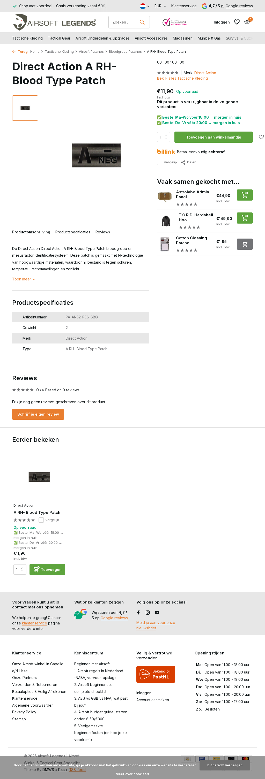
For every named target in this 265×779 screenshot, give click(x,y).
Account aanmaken (152, 700)
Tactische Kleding (27, 38)
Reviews (102, 232)
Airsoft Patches (91, 51)
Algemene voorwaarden (33, 705)
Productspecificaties (72, 232)
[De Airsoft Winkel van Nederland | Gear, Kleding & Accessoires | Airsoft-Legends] (54, 22)
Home (35, 51)
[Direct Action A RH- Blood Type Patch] (39, 477)
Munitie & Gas (209, 38)
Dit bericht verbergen (224, 765)
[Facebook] (138, 613)
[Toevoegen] (245, 195)
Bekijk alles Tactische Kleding (182, 78)
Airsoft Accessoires (151, 38)
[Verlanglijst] (237, 22)
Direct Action (205, 73)
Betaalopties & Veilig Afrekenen (39, 691)
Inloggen (143, 693)
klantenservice (34, 623)
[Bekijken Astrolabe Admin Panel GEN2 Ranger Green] (164, 198)
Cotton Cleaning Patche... (191, 240)
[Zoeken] (142, 22)
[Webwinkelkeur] (175, 22)
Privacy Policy (24, 712)
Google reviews (239, 6)
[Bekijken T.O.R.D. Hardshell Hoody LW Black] (166, 221)
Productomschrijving (31, 232)
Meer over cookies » (132, 774)
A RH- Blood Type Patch (36, 512)
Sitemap (19, 719)
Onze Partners (24, 677)
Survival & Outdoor (242, 38)
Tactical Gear (59, 38)
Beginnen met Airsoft (92, 664)
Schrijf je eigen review (38, 414)
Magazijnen (183, 38)
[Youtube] (157, 613)
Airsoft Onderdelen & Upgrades (103, 38)
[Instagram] (148, 613)
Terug (22, 51)
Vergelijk (171, 162)
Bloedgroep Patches (125, 51)
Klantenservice (184, 6)
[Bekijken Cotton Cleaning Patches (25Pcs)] (164, 244)
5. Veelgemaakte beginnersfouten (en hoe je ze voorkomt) (100, 733)
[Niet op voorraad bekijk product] (245, 244)
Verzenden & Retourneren (34, 684)
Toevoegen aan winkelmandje (213, 137)
